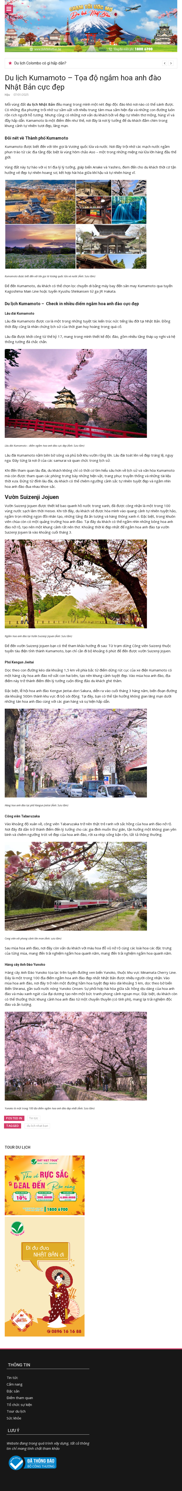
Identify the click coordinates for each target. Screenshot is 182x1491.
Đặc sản (13, 1391)
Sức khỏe (14, 1418)
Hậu (7, 95)
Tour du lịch (16, 1411)
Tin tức (33, 1118)
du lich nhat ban (37, 1126)
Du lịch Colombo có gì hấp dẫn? (40, 63)
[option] (93, 63)
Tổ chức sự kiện (19, 1404)
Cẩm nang (15, 1384)
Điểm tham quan (20, 1397)
